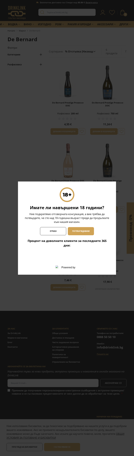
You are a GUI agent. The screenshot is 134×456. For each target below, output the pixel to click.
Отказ (53, 231)
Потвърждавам (81, 231)
